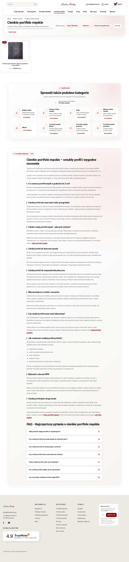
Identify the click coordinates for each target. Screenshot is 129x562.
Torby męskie (31, 11)
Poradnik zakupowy (21, 153)
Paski (85, 11)
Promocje (103, 11)
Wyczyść (117, 25)
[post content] (15, 50)
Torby (78, 11)
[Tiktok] (14, 523)
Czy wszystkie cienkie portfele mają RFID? (44, 477)
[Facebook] (3, 523)
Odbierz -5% (111, 515)
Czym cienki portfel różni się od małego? (44, 462)
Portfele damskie (45, 11)
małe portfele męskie (39, 243)
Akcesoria (93, 11)
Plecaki (70, 11)
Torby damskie (19, 11)
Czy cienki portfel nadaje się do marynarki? (44, 470)
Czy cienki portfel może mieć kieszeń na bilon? (46, 454)
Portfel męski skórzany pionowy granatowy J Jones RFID (15, 64)
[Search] (35, 4)
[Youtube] (9, 523)
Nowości (112, 11)
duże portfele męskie (51, 415)
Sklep (9, 18)
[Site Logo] (68, 4)
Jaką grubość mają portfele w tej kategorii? (44, 431)
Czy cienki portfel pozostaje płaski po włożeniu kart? (48, 439)
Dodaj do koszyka (17, 59)
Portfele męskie (59, 11)
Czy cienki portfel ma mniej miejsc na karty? (45, 447)
